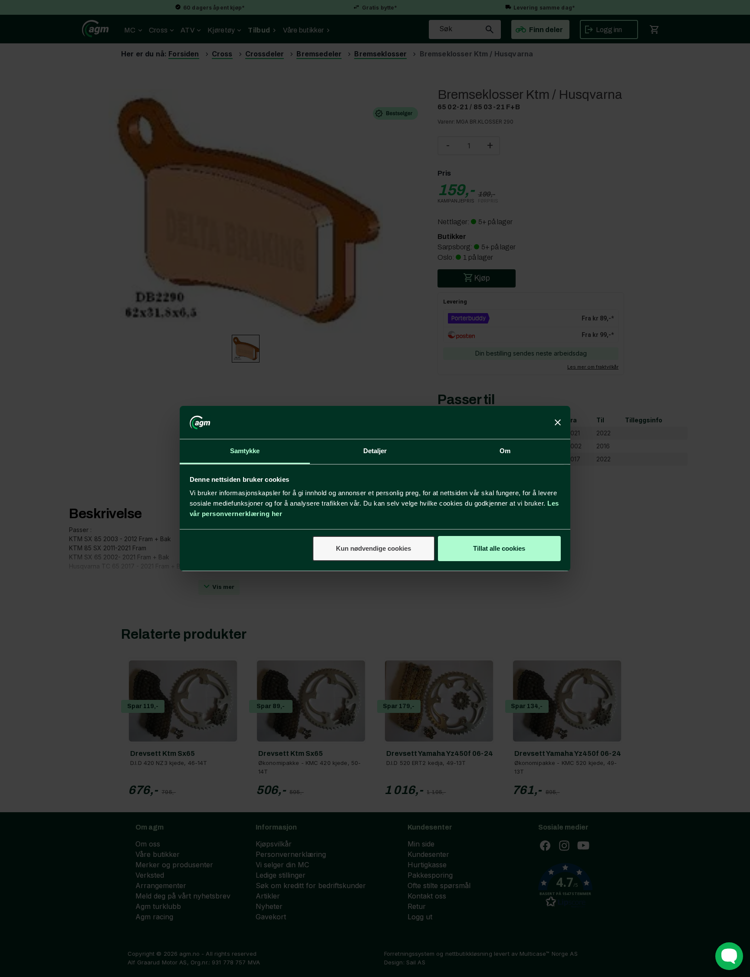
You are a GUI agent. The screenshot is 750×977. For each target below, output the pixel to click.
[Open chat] (729, 956)
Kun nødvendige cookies (373, 548)
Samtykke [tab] (245, 450)
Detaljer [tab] (375, 450)
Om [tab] (505, 450)
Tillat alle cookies (499, 548)
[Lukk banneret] (558, 422)
